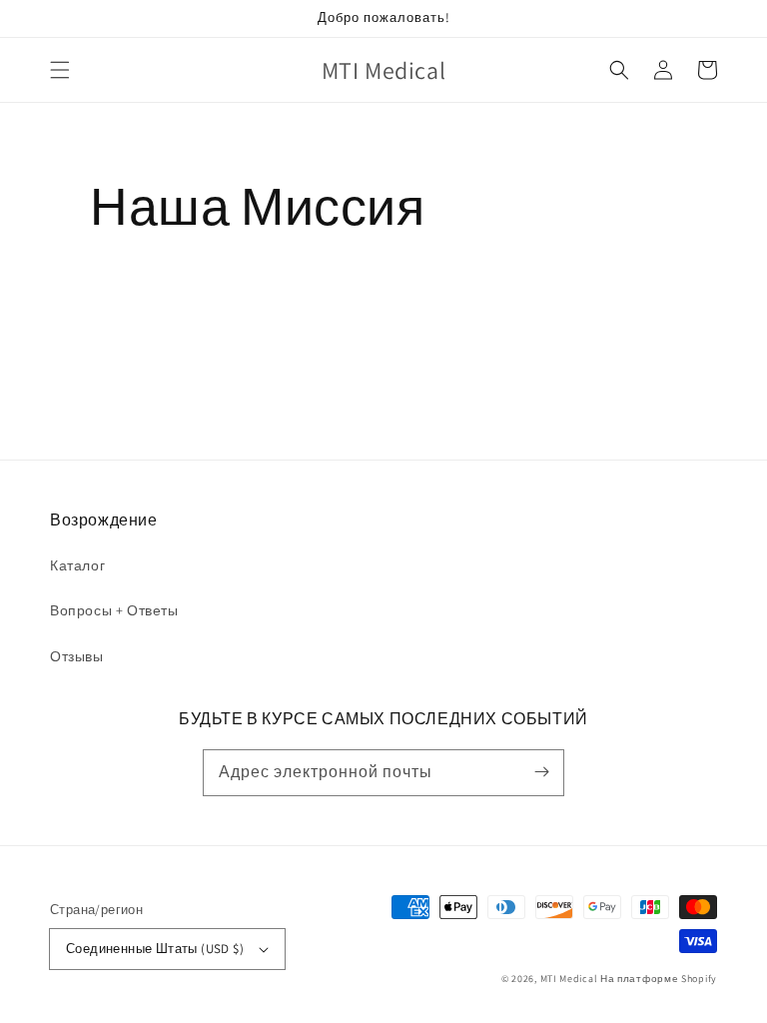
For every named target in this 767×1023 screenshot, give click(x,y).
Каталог (77, 565)
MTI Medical (569, 978)
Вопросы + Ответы (114, 610)
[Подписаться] (541, 772)
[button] (60, 70)
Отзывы (77, 656)
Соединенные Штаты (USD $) (155, 948)
